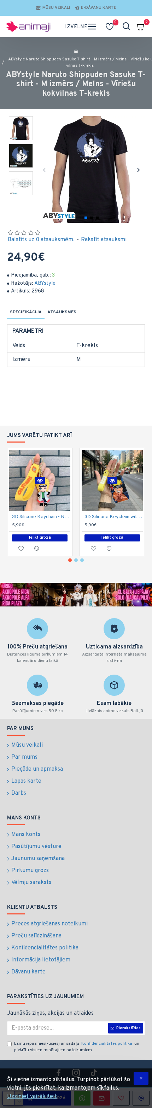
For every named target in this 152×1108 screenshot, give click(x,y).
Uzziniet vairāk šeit (32, 1096)
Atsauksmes (61, 312)
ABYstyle (44, 283)
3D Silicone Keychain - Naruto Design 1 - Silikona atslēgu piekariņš (41, 517)
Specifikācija (26, 312)
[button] (44, 170)
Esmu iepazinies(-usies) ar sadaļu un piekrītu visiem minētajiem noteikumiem (76, 1047)
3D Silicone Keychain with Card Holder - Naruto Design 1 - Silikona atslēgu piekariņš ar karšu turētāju (113, 517)
